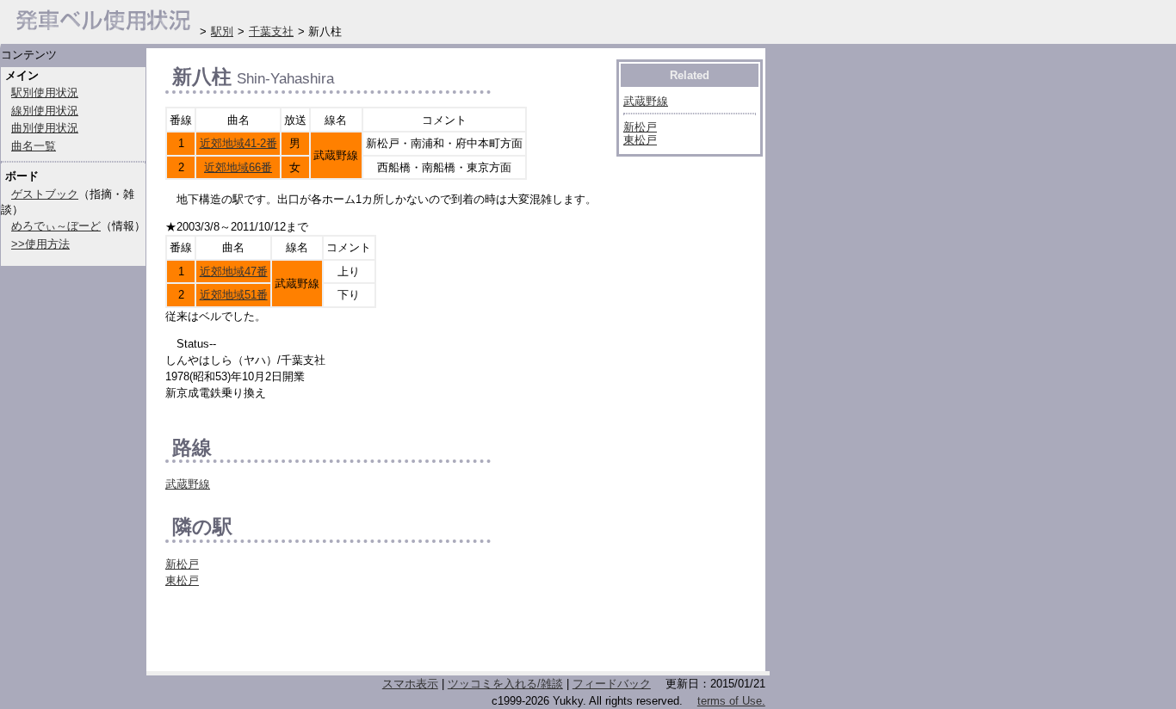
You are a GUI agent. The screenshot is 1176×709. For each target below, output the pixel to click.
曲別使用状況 (44, 127)
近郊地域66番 (238, 167)
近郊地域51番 (234, 294)
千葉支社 (271, 31)
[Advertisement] (366, 634)
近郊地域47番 (234, 271)
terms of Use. (731, 700)
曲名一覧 (33, 145)
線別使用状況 (44, 110)
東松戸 (182, 580)
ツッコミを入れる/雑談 (505, 683)
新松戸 (182, 564)
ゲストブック (44, 194)
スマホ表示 (410, 683)
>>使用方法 (40, 243)
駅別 (222, 31)
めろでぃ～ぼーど (56, 225)
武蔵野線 (187, 484)
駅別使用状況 (44, 92)
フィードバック (612, 683)
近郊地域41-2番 (238, 143)
